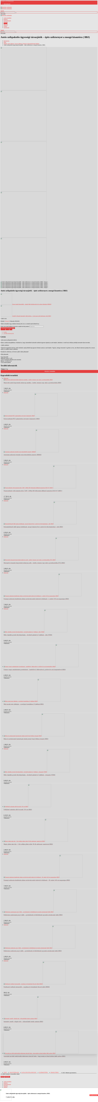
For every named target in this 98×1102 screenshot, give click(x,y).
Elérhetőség (43, 1072)
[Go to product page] (50, 1042)
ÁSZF (5, 1072)
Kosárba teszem (93, 1095)
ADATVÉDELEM (14, 1072)
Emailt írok (55, 1072)
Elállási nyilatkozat (28, 1072)
